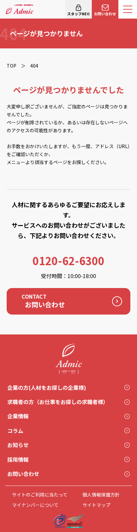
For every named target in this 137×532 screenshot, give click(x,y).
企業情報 (18, 416)
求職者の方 (57, 402)
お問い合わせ (105, 13)
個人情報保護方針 (101, 494)
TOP (11, 65)
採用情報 (18, 459)
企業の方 (46, 387)
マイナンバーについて (35, 505)
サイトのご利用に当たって (40, 494)
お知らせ (18, 445)
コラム (15, 431)
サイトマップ (96, 505)
